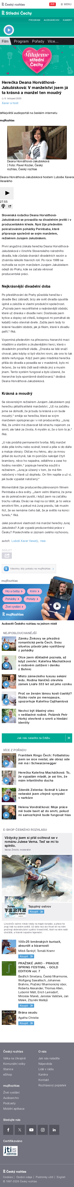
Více (53, 41)
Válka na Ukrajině (14, 1058)
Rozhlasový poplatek (52, 1085)
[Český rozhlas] (13, 4)
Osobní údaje (24, 1177)
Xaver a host (10, 103)
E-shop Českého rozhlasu (25, 829)
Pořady (38, 41)
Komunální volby (14, 1063)
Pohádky (10, 599)
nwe (43, 541)
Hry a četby (12, 591)
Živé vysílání (12, 606)
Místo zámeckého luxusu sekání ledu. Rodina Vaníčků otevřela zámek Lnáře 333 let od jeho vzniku (45, 680)
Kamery (67, 20)
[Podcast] (3, 206)
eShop (7, 1074)
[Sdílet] (9, 206)
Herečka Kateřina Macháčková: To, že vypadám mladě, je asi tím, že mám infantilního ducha (44, 776)
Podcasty (9, 1103)
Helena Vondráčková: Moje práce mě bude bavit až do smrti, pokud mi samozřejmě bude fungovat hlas (44, 811)
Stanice (8, 1069)
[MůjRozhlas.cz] (7, 121)
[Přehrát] (7, 193)
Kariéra (43, 1074)
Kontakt (43, 1080)
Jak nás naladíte (49, 1058)
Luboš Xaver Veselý (24, 541)
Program (34, 20)
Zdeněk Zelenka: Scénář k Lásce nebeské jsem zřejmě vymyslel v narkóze (43, 793)
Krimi (33, 591)
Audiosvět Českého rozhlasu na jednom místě (29, 623)
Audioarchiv (51, 20)
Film (5, 41)
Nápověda (45, 1063)
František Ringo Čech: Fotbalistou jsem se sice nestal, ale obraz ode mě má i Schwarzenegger (44, 759)
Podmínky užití (44, 1177)
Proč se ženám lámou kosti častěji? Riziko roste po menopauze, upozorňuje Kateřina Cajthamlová (45, 697)
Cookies (8, 1177)
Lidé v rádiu (46, 1069)
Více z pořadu (14, 750)
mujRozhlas (9, 581)
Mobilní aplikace (14, 1108)
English (61, 1177)
